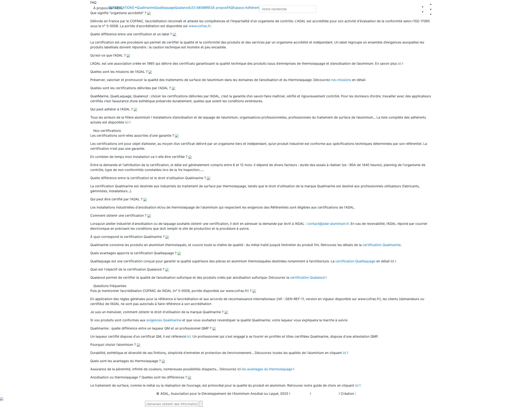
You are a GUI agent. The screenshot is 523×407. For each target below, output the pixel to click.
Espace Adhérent (246, 8)
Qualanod (182, 8)
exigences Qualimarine (163, 320)
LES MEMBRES (201, 8)
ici (399, 63)
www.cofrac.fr (199, 26)
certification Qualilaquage (355, 261)
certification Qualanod (307, 277)
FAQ (230, 8)
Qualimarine (146, 8)
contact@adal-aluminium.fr (328, 224)
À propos (219, 8)
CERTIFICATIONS (121, 8)
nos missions (341, 80)
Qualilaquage (165, 8)
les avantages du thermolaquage (267, 369)
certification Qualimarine (382, 245)
